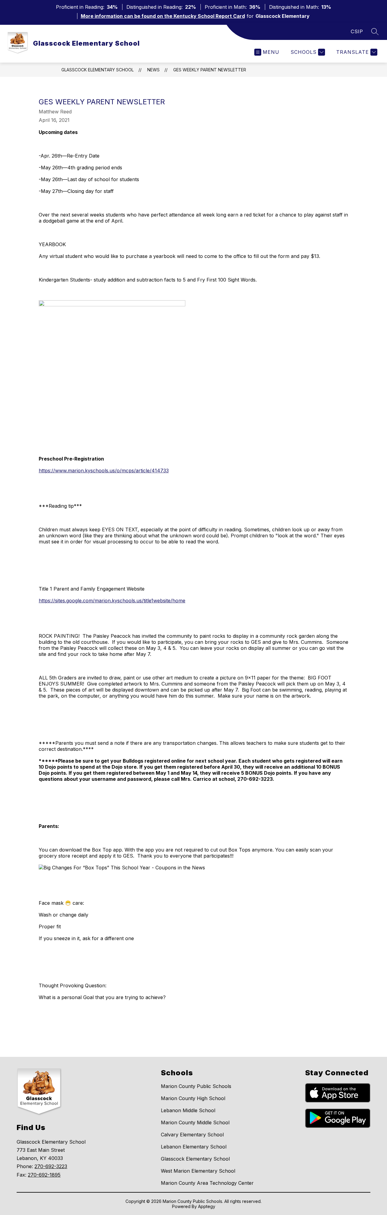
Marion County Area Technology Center (207, 1183)
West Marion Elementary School (198, 1171)
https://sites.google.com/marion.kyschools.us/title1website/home (112, 601)
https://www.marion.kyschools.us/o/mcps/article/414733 (104, 470)
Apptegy (206, 1206)
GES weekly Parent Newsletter (209, 69)
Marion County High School (193, 1098)
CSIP (357, 31)
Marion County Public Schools (196, 1086)
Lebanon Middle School (188, 1110)
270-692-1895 (44, 1175)
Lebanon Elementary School (193, 1147)
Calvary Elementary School (192, 1135)
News (153, 69)
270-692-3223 (50, 1166)
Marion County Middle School (195, 1122)
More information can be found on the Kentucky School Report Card (163, 16)
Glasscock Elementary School (97, 69)
